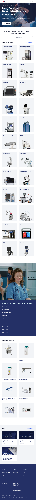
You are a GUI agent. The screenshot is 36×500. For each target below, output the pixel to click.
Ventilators (22, 242)
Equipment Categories (5, 471)
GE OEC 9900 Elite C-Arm (7, 418)
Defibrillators (6, 82)
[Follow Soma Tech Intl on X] (5, 493)
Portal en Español (25, 478)
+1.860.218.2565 (16, 488)
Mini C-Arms (23, 153)
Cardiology (4, 321)
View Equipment (6, 23)
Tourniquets (22, 224)
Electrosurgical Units (7, 100)
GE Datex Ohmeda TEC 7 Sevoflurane (9, 379)
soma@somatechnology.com (17, 490)
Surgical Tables (6, 224)
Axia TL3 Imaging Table (23, 379)
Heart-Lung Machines (8, 117)
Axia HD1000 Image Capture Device (26, 418)
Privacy (17, 497)
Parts (3, 475)
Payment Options (25, 476)
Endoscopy (22, 100)
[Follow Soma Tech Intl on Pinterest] (15, 493)
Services (14, 471)
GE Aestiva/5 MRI (5, 359)
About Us (24, 471)
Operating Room (5, 306)
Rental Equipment (5, 476)
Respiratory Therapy (6, 326)
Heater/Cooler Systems (25, 117)
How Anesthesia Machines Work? (9, 442)
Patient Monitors (6, 171)
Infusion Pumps (6, 189)
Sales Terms (13, 497)
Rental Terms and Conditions (6, 497)
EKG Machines (23, 82)
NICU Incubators (23, 135)
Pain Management (5, 309)
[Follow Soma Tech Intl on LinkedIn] (10, 493)
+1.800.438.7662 (16, 487)
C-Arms (22, 64)
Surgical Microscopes (8, 207)
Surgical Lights (23, 207)
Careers (24, 472)
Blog (23, 475)
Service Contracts (15, 472)
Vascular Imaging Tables (8, 135)
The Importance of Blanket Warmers (26, 442)
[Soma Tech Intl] (4, 1)
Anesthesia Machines (7, 46)
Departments (4, 486)
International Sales (5, 484)
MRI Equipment (5, 329)
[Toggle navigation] (33, 1)
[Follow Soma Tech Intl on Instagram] (8, 493)
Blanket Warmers (7, 64)
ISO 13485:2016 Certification (23, 497)
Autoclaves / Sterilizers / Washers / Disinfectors (25, 47)
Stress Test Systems (24, 189)
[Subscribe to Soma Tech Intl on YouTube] (13, 493)
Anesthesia (4, 315)
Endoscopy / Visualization (7, 312)
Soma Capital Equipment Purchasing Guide (8, 459)
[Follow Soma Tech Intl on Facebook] (2, 493)
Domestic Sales (4, 483)
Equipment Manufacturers (6, 472)
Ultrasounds (5, 242)
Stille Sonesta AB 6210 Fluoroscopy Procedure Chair (8, 399)
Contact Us (15, 23)
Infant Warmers (6, 153)
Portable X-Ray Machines (25, 171)
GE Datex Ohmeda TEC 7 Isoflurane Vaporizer (25, 359)
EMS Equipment (5, 332)
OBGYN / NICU (5, 323)
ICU (3, 318)
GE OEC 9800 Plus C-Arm (24, 398)
